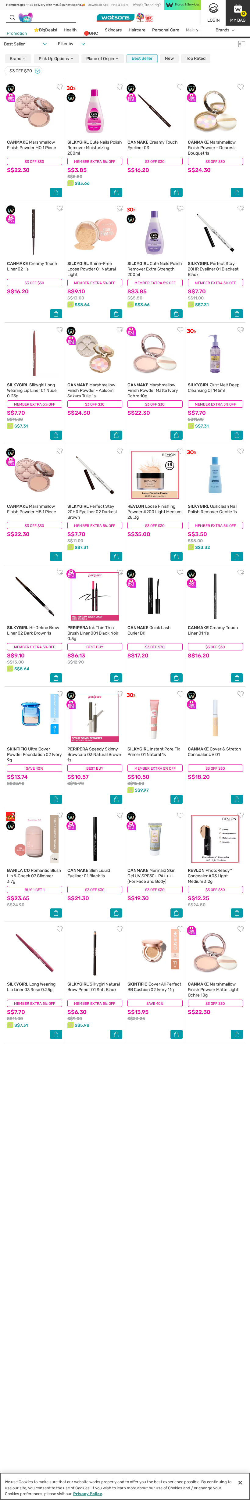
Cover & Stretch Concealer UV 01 (214, 751)
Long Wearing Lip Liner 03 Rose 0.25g (31, 987)
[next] (197, 30)
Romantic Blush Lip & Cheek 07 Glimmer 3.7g (34, 876)
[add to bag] (56, 192)
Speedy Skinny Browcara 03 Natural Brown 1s (94, 754)
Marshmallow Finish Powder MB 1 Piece (31, 509)
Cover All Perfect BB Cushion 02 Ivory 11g (154, 987)
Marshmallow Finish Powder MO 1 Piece (31, 145)
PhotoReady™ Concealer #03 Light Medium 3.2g (210, 876)
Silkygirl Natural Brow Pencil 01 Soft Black (93, 987)
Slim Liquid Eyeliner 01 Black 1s (88, 873)
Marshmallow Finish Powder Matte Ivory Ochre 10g (152, 390)
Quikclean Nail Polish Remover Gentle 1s (212, 509)
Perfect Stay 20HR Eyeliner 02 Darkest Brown (92, 512)
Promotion (17, 33)
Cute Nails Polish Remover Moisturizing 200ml (94, 148)
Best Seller (142, 58)
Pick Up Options (54, 58)
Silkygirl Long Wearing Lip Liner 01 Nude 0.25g (32, 390)
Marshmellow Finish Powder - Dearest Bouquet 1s (212, 148)
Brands (222, 30)
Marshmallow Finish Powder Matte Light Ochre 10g (213, 990)
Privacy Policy (87, 1493)
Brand (16, 58)
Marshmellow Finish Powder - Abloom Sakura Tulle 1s (91, 390)
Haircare (137, 30)
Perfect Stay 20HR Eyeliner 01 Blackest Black (213, 269)
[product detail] (34, 111)
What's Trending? (147, 5)
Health (70, 30)
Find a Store (119, 5)
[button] (238, 13)
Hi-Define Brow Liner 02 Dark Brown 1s (33, 630)
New (169, 58)
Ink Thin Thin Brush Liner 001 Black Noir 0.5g (92, 633)
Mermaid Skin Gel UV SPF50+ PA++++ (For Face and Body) (151, 876)
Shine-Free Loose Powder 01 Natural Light (91, 269)
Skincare (113, 30)
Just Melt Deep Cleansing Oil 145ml (213, 387)
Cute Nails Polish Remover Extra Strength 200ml (154, 269)
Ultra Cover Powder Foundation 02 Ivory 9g (34, 754)
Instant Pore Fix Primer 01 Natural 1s (153, 751)
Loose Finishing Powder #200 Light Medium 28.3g (154, 512)
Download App (98, 5)
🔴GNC (91, 33)
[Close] (37, 71)
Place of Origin (100, 58)
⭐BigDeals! (45, 30)
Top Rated (195, 58)
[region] (125, 1486)
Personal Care (165, 30)
